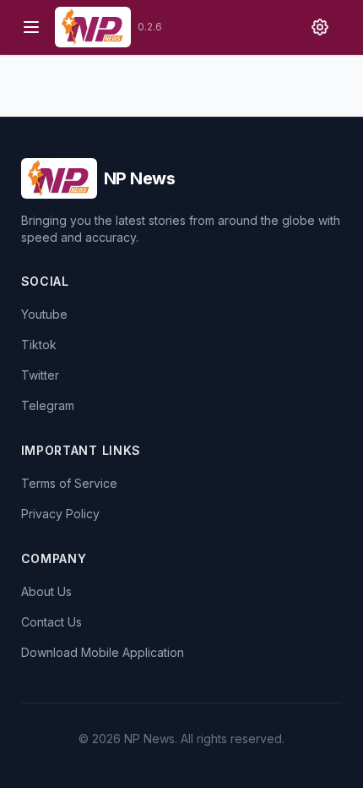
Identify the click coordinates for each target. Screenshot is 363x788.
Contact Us (51, 622)
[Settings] (320, 27)
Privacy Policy (60, 513)
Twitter (40, 375)
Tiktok (39, 344)
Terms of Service (69, 483)
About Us (46, 591)
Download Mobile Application (102, 652)
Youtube (44, 314)
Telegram (47, 405)
